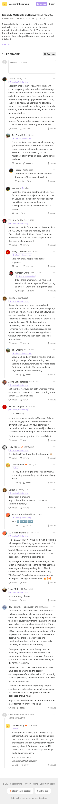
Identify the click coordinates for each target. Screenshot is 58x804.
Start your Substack (21, 791)
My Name (16, 188)
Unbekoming (8, 18)
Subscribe (41, 4)
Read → (6, 44)
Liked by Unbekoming (20, 82)
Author (15, 468)
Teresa (11, 78)
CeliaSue (12, 297)
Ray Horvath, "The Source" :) (22, 606)
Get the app (43, 791)
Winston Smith (15, 220)
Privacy (27, 783)
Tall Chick (16, 135)
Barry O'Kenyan (19, 251)
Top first (51, 54)
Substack (15, 798)
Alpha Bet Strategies (18, 381)
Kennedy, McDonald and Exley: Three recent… (27, 14)
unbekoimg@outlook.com (24, 760)
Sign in (52, 4)
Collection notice (47, 783)
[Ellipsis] (54, 78)
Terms (35, 783)
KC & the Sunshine (21, 514)
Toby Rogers (14, 446)
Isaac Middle (14, 589)
